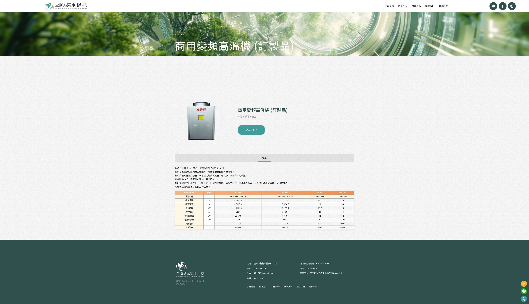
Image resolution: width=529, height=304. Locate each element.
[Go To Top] (524, 284)
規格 (264, 158)
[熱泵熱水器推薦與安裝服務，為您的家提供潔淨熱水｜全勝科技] (190, 269)
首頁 (177, 60)
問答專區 (416, 6)
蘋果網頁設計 (181, 284)
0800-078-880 (323, 263)
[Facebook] (503, 6)
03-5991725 (260, 268)
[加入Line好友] (493, 6)
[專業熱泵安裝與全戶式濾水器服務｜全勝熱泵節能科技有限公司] (66, 6)
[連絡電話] (524, 299)
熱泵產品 (402, 6)
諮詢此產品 (251, 129)
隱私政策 (313, 286)
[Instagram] (512, 6)
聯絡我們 (443, 6)
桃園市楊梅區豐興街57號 (265, 263)
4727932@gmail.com (263, 273)
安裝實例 (429, 6)
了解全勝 (389, 6)
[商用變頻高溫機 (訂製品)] (201, 121)
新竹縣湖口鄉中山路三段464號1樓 (326, 273)
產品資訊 (186, 60)
